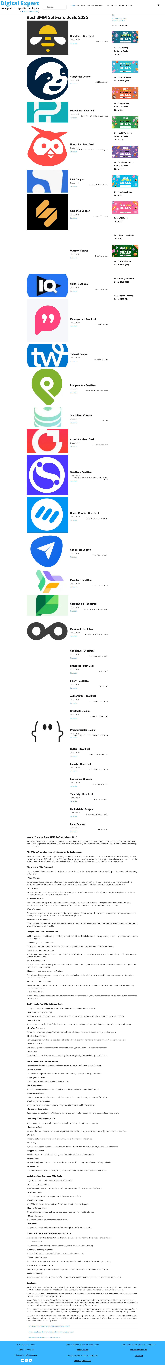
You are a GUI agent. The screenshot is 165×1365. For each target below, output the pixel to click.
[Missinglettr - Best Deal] (47, 320)
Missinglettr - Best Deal (83, 319)
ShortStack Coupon (81, 415)
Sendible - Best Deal (81, 472)
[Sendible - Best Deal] (47, 474)
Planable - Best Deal (81, 580)
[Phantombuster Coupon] (47, 731)
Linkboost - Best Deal (82, 666)
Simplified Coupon (80, 211)
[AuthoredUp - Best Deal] (47, 697)
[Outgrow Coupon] (47, 252)
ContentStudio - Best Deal (84, 513)
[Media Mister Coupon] (47, 810)
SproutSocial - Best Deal (83, 604)
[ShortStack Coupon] (47, 417)
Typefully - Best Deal (81, 794)
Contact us (139, 1356)
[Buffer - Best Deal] (47, 750)
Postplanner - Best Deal (83, 385)
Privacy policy (19, 1355)
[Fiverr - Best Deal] (47, 682)
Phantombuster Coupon (83, 730)
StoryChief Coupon (80, 76)
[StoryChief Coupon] (47, 78)
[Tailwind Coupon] (47, 355)
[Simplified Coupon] (47, 212)
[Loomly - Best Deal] (47, 765)
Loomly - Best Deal (80, 764)
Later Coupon (77, 824)
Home (73, 5)
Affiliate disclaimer (32, 1355)
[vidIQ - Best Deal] (47, 285)
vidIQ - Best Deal (79, 284)
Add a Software (82, 1350)
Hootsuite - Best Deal (82, 144)
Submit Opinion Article (82, 1361)
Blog (130, 5)
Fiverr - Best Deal (79, 681)
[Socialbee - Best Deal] (47, 37)
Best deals (110, 5)
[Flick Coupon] (47, 181)
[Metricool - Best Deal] (47, 630)
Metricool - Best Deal (81, 629)
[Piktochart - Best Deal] (47, 112)
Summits (90, 5)
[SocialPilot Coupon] (47, 551)
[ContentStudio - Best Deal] (47, 514)
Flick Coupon (77, 179)
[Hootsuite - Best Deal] (47, 146)
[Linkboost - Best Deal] (47, 667)
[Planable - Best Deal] (47, 581)
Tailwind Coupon (79, 354)
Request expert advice (138, 1350)
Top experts (81, 5)
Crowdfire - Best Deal (82, 439)
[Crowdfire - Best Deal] (47, 441)
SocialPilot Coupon (80, 550)
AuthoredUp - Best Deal (83, 696)
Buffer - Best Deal (80, 749)
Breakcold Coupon (80, 711)
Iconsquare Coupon (81, 779)
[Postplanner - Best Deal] (47, 387)
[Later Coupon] (47, 826)
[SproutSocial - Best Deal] (47, 605)
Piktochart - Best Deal (82, 110)
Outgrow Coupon (79, 250)
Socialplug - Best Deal (82, 651)
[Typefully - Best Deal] (47, 795)
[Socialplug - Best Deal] (47, 652)
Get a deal (73, 43)
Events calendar (121, 5)
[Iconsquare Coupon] (47, 780)
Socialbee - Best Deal (82, 36)
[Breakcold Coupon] (47, 712)
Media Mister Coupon (81, 809)
